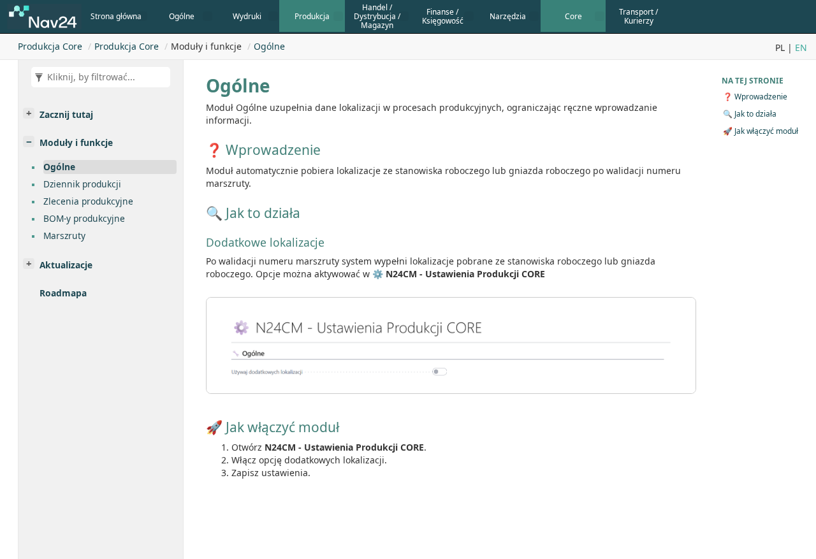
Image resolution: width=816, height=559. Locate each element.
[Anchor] (200, 150)
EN (801, 47)
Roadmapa (63, 293)
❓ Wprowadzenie (755, 96)
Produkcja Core (50, 46)
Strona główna (116, 16)
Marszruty (64, 235)
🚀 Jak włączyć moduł (760, 131)
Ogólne (269, 46)
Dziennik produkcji (82, 184)
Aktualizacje (66, 265)
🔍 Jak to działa (749, 113)
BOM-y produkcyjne (84, 218)
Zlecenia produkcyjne (88, 201)
